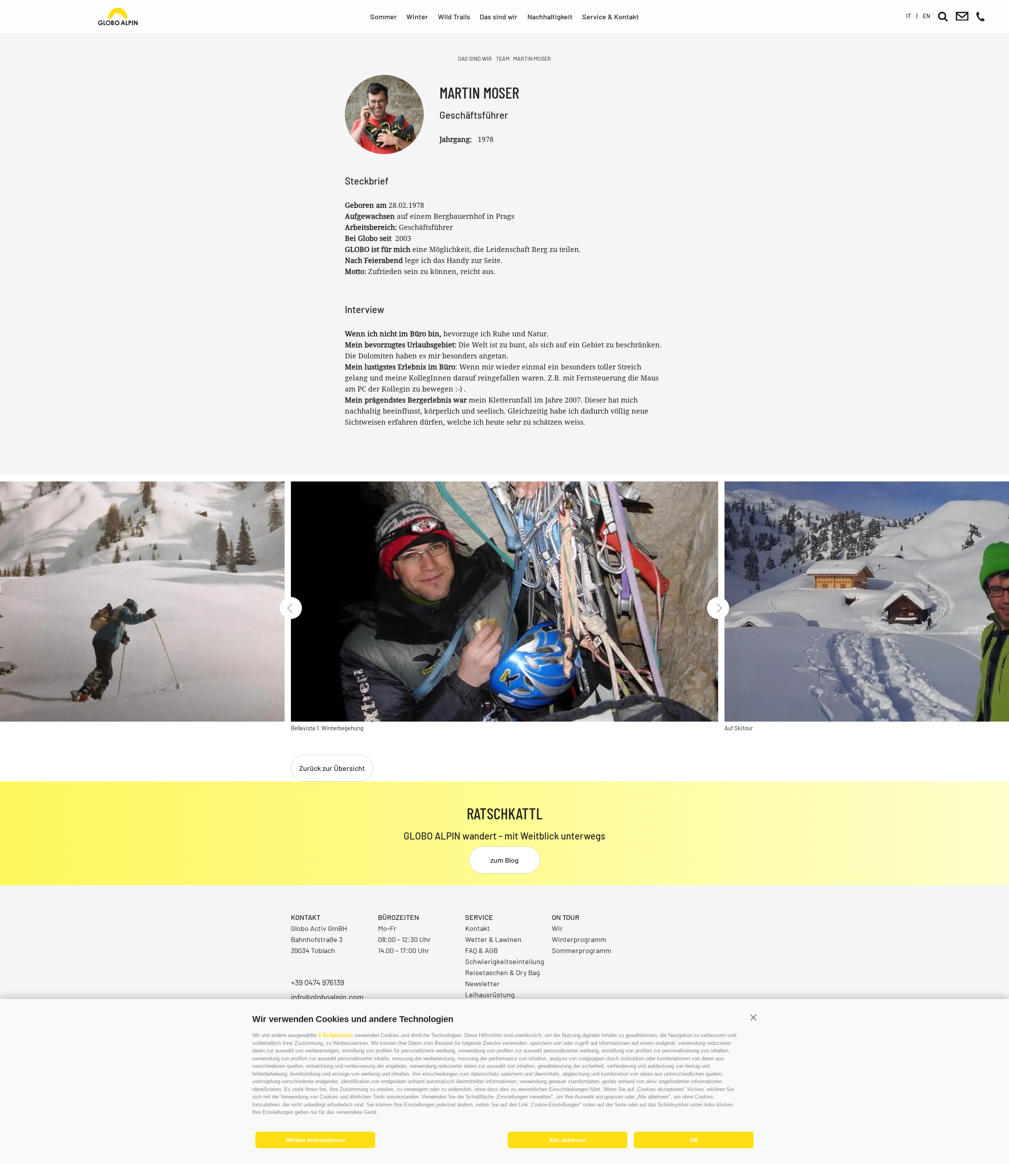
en (926, 15)
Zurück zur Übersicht (332, 768)
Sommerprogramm (581, 950)
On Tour (565, 917)
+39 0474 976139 (317, 982)
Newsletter (482, 983)
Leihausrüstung (490, 994)
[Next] (718, 608)
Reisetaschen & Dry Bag (502, 972)
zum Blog (504, 860)
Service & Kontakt (610, 16)
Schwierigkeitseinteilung (504, 961)
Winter (417, 16)
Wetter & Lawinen (493, 939)
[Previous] (291, 608)
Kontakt (477, 928)
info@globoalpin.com (327, 997)
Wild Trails (454, 16)
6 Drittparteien (335, 1035)
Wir (557, 928)
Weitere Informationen (315, 1140)
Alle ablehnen (567, 1140)
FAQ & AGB (481, 950)
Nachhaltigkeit (550, 16)
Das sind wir (499, 16)
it (908, 15)
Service (479, 917)
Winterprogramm (579, 939)
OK (694, 1140)
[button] (753, 1017)
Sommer (383, 16)
